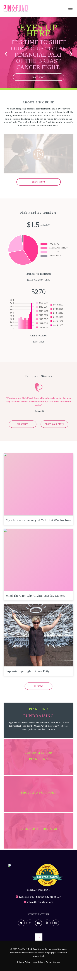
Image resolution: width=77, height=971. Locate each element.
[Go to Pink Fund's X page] (21, 923)
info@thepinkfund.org (40, 902)
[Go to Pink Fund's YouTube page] (47, 923)
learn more (38, 76)
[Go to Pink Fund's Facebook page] (30, 923)
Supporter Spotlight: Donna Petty (28, 671)
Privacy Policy (23, 962)
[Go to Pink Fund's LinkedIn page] (38, 923)
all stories (22, 424)
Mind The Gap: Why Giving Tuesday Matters (35, 595)
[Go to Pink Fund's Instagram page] (55, 923)
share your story (54, 424)
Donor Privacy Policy (41, 962)
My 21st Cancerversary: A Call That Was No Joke (38, 520)
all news (38, 686)
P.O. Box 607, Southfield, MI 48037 (40, 896)
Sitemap (56, 962)
